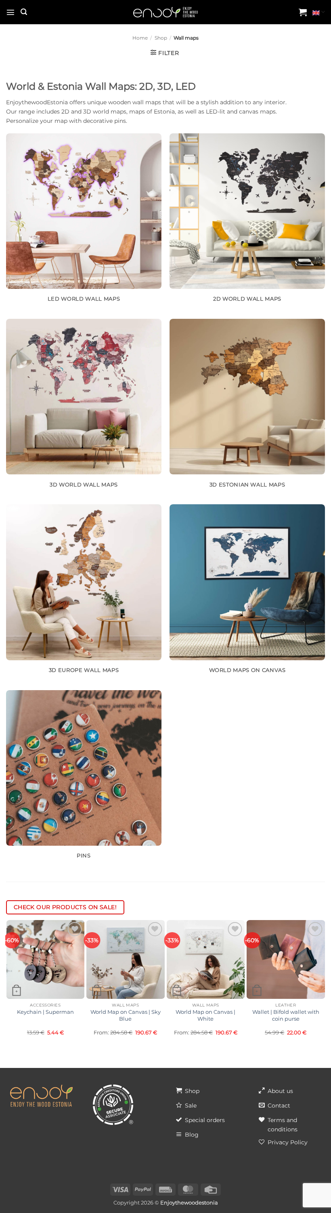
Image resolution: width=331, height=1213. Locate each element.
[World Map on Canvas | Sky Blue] (125, 959)
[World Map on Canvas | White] (205, 959)
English (318, 12)
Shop (161, 38)
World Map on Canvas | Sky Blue (125, 1015)
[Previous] (10, 981)
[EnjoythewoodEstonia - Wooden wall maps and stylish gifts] (165, 12)
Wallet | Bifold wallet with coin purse (285, 1015)
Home (140, 38)
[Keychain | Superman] (45, 959)
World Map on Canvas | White (205, 1015)
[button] (10, 12)
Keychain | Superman (45, 1012)
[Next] (321, 981)
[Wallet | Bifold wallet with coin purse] (286, 959)
